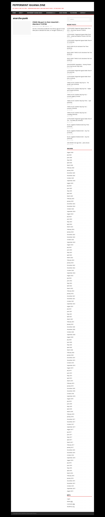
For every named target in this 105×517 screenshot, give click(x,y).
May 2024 (69, 221)
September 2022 (71, 273)
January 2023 (70, 262)
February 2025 (70, 198)
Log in (68, 499)
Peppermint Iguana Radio (34, 13)
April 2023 (69, 255)
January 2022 (70, 293)
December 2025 (71, 173)
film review (73, 13)
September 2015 (71, 488)
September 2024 (71, 211)
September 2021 (71, 303)
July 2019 (69, 370)
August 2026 (70, 152)
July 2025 (69, 185)
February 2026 (70, 167)
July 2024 (69, 216)
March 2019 (70, 380)
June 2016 (69, 465)
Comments (71, 504)
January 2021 (70, 324)
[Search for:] (79, 19)
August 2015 (70, 491)
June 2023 (69, 250)
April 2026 (69, 162)
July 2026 (69, 155)
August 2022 (70, 275)
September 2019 (71, 365)
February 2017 (70, 445)
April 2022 (69, 286)
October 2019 (70, 362)
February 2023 (70, 260)
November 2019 (71, 360)
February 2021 (70, 321)
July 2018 (69, 401)
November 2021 (71, 298)
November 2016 (71, 452)
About (21, 13)
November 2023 (71, 237)
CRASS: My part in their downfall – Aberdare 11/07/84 (46, 23)
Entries (70, 501)
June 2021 (69, 311)
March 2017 (70, 442)
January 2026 (70, 170)
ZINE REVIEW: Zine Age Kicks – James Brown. (78, 143)
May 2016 (69, 468)
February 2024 (70, 229)
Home (14, 13)
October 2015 (70, 486)
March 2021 (70, 319)
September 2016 (71, 457)
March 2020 (70, 350)
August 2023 (70, 244)
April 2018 (69, 409)
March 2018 (70, 411)
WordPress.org (70, 506)
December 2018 (71, 388)
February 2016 (70, 475)
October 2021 (70, 301)
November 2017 (71, 421)
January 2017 (70, 447)
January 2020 (70, 355)
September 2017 (71, 427)
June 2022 (69, 280)
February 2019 (70, 383)
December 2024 (71, 203)
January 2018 (70, 416)
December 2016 (71, 450)
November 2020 (71, 329)
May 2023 (69, 252)
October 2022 (70, 270)
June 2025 (69, 188)
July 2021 (69, 309)
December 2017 (71, 419)
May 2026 (69, 160)
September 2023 (71, 242)
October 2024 (70, 209)
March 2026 (70, 165)
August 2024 (70, 214)
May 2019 (69, 375)
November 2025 (71, 175)
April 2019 (69, 378)
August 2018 (70, 398)
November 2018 (71, 391)
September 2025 (71, 180)
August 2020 (70, 337)
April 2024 (69, 224)
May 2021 (69, 314)
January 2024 (70, 232)
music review (63, 13)
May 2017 (69, 437)
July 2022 (69, 278)
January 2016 (70, 478)
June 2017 (69, 434)
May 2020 (69, 345)
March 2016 (70, 473)
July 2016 (69, 463)
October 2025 (70, 178)
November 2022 (71, 268)
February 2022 (70, 291)
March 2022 (70, 288)
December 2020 (71, 327)
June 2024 (69, 219)
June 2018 (69, 404)
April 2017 (69, 439)
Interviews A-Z (50, 13)
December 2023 (71, 234)
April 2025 (69, 193)
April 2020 (69, 347)
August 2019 (70, 368)
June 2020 (69, 342)
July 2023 (69, 247)
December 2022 (71, 265)
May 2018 (69, 406)
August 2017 (70, 429)
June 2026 (69, 157)
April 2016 (69, 470)
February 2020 (70, 352)
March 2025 (70, 196)
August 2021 (70, 306)
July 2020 (69, 339)
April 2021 (69, 316)
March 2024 (70, 226)
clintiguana (46, 26)
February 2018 (70, 414)
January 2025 (70, 201)
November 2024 (71, 206)
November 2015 (71, 483)
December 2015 (71, 481)
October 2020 (70, 332)
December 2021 (71, 296)
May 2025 (69, 191)
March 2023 (70, 257)
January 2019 (70, 386)
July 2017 (69, 432)
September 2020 (71, 334)
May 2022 (69, 283)
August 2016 (70, 460)
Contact (82, 13)
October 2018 (70, 393)
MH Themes (33, 513)
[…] (63, 30)
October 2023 (70, 239)
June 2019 (69, 373)
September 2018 (71, 396)
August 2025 (70, 183)
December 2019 (71, 357)
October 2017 (70, 424)
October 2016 (70, 455)
